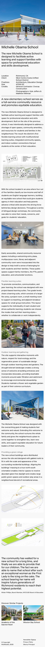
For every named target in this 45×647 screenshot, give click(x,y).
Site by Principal (29, 644)
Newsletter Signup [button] (29, 640)
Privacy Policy (28, 642)
